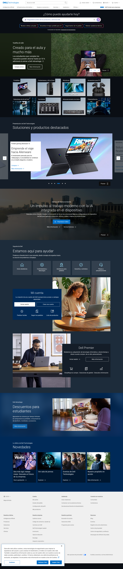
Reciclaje (35, 538)
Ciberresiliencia (92, 99)
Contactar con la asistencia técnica (71, 503)
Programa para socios (68, 525)
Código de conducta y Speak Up (41, 521)
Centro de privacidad (96, 528)
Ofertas (6, 531)
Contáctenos (94, 503)
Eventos (92, 521)
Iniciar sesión (25, 304)
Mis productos (37, 509)
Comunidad (93, 499)
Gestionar (12, 562)
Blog (91, 518)
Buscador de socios (67, 518)
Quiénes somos (37, 518)
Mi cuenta (35, 499)
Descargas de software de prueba (99, 534)
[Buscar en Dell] (65, 2)
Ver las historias (69, 227)
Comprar (14, 165)
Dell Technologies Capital (39, 528)
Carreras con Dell (37, 525)
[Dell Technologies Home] (11, 2)
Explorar (40, 480)
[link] (97, 2)
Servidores (41, 99)
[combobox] (46, 2)
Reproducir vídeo (62, 221)
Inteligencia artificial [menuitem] (8, 7)
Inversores (35, 531)
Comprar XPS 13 (20, 65)
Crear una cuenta (48, 304)
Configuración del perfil (39, 506)
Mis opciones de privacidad (75, 554)
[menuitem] (25, 7)
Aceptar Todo (56, 562)
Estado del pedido (38, 503)
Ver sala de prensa (45, 472)
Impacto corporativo (38, 541)
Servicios (6, 528)
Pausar (104, 70)
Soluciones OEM (66, 521)
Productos (6, 521)
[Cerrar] (62, 546)
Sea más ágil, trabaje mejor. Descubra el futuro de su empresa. (24, 474)
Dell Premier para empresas (112, 7)
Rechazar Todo (42, 562)
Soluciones (7, 525)
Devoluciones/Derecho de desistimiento (72, 506)
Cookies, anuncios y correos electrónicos (101, 554)
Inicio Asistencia (66, 499)
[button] (85, 2)
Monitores (66, 80)
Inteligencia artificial (9, 518)
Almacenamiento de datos (71, 99)
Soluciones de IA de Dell (21, 99)
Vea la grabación (19, 480)
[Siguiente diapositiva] (98, 70)
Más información (16, 169)
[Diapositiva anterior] (91, 70)
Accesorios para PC (94, 80)
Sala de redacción (37, 534)
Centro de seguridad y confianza (99, 531)
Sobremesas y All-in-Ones (46, 80)
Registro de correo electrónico (98, 525)
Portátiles (17, 80)
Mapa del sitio (7, 500)
